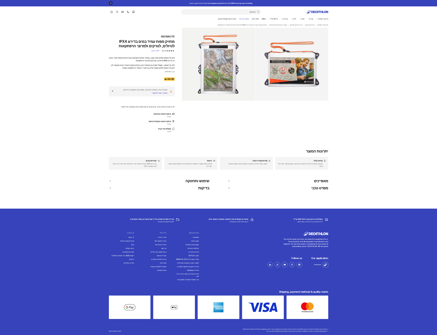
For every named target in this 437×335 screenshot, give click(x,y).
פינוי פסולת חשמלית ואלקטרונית (188, 280)
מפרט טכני (319, 188)
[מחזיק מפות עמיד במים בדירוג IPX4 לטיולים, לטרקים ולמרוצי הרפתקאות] (291, 64)
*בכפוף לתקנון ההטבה (220, 3)
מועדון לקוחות (161, 270)
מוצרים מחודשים (128, 252)
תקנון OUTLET (194, 256)
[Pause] (111, 3)
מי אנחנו (131, 237)
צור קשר (163, 248)
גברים (311, 19)
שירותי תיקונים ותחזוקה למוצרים (188, 267)
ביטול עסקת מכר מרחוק (158, 252)
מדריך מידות (162, 237)
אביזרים (285, 19)
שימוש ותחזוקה (197, 181)
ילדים (294, 19)
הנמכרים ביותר (244, 19)
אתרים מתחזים (129, 263)
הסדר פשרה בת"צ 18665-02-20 (187, 259)
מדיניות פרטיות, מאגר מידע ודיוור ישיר (187, 275)
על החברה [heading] (130, 233)
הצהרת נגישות (161, 256)
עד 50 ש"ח (274, 19)
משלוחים (196, 237)
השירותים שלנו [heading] (194, 233)
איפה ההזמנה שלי (160, 241)
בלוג (132, 245)
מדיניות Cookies (193, 270)
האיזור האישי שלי (160, 245)
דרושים (131, 259)
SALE (264, 19)
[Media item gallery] (255, 64)
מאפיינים (321, 181)
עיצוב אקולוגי (129, 248)
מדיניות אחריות (194, 252)
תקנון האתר (195, 241)
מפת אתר (163, 263)
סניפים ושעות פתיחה (127, 241)
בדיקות (203, 188)
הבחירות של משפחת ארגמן (227, 19)
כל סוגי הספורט (322, 19)
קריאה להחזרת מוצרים (158, 259)
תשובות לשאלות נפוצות (158, 267)
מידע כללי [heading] (163, 233)
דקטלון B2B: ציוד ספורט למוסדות (123, 256)
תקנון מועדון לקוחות (192, 245)
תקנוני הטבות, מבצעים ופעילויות (188, 263)
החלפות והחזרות (193, 248)
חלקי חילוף (255, 19)
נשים (302, 19)
